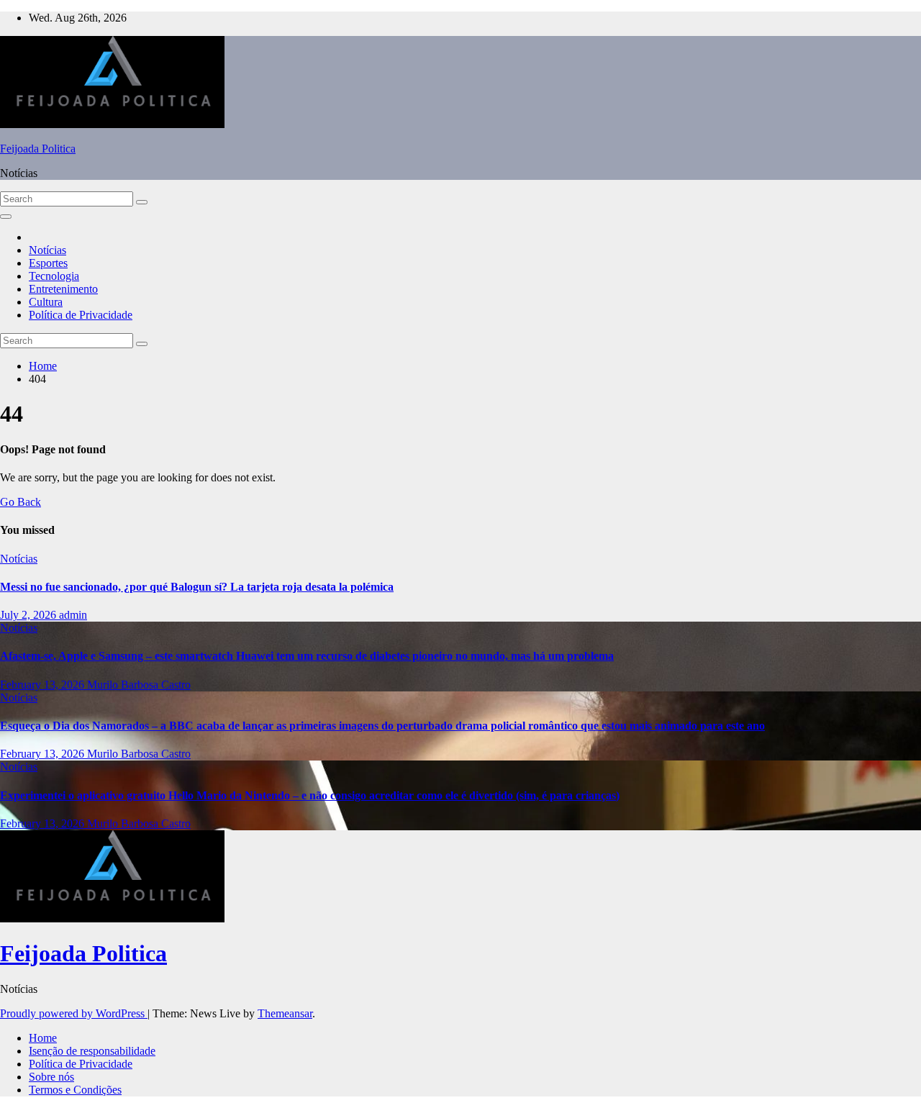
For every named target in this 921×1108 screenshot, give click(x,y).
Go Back (20, 502)
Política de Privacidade (80, 315)
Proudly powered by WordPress (74, 1013)
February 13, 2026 (43, 684)
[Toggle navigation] (6, 216)
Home (43, 366)
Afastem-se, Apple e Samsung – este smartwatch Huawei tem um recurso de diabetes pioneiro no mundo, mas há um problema (307, 656)
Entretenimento (63, 289)
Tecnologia (54, 276)
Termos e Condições (75, 1090)
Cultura (46, 302)
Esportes (48, 263)
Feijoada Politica (38, 148)
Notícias (47, 250)
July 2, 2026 (29, 615)
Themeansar (285, 1013)
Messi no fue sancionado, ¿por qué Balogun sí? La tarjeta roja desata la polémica (197, 587)
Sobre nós (51, 1077)
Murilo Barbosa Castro (139, 684)
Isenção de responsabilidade (92, 1051)
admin (73, 615)
